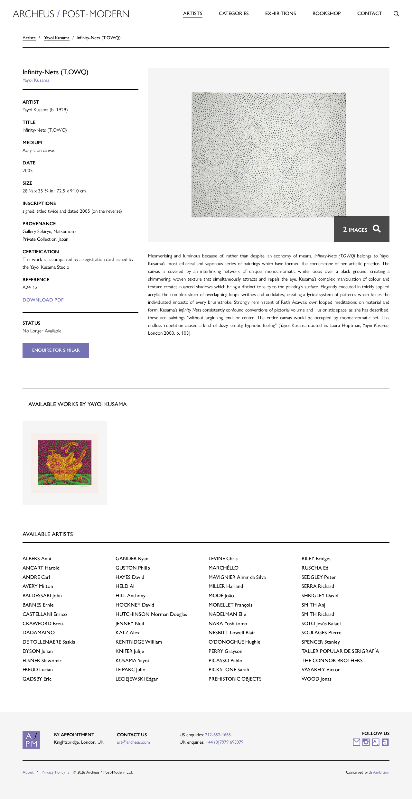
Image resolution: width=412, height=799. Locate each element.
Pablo (225, 660)
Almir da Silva (237, 577)
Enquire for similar (56, 350)
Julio (130, 669)
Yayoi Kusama (57, 38)
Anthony (130, 595)
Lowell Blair (232, 632)
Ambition (381, 772)
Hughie (234, 642)
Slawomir (42, 660)
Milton (38, 586)
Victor (321, 669)
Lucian (38, 669)
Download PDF (43, 300)
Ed (315, 568)
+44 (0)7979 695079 (224, 742)
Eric (37, 679)
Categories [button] (234, 13)
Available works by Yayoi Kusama (77, 404)
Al (125, 586)
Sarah (229, 669)
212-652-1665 (218, 735)
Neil (130, 623)
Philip (133, 568)
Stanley (321, 642)
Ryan (132, 558)
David (130, 577)
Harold (41, 568)
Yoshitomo (228, 623)
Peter (319, 577)
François (230, 605)
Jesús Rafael (321, 623)
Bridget (316, 558)
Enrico (45, 614)
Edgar (137, 679)
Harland (226, 586)
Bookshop (327, 13)
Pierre (322, 632)
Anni (37, 558)
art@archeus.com (133, 742)
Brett (43, 623)
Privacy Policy (53, 772)
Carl (36, 577)
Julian (38, 651)
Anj (313, 605)
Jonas (317, 679)
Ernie (38, 605)
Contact (369, 13)
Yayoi (132, 660)
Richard (318, 586)
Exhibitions (280, 13)
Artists (192, 13)
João (221, 595)
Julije (130, 651)
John (42, 595)
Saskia (49, 642)
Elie (227, 614)
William (139, 642)
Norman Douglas (151, 614)
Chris (223, 558)
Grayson (225, 651)
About (28, 772)
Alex (128, 632)
